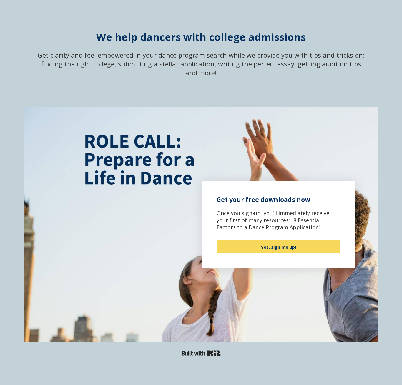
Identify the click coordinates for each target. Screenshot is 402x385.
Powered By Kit (201, 353)
